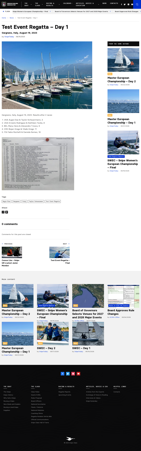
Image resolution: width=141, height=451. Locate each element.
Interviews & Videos (93, 398)
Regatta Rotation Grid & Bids (41, 416)
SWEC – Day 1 (81, 348)
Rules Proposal (36, 398)
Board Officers (36, 401)
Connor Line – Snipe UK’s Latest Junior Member (10, 263)
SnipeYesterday (91, 401)
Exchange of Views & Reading (97, 395)
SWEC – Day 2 (46, 348)
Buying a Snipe (9, 401)
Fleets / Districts (37, 407)
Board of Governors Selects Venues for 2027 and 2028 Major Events (87, 314)
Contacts (114, 3)
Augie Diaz (6, 201)
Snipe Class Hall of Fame (40, 423)
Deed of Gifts (35, 395)
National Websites (37, 410)
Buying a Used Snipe (11, 407)
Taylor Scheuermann (36, 201)
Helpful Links (119, 387)
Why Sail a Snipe (10, 398)
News (105, 3)
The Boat (27, 4)
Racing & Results (50, 4)
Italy (24, 201)
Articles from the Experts (95, 392)
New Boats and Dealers (12, 404)
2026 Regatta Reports (116, 156)
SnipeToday (9, 36)
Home (4, 18)
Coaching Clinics (37, 413)
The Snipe (7, 392)
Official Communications (40, 419)
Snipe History (8, 395)
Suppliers (7, 410)
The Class (37, 4)
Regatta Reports (64, 392)
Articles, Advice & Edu (97, 387)
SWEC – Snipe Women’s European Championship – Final (123, 164)
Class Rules (35, 392)
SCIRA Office (79, 321)
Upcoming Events (64, 395)
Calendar (67, 3)
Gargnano (16, 201)
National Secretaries (38, 404)
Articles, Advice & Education (85, 4)
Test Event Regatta (53, 201)
